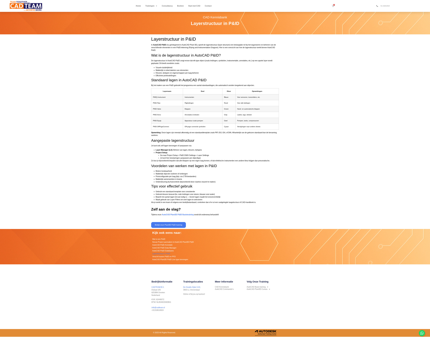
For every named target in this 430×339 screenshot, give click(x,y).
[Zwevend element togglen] (422, 333)
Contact (208, 6)
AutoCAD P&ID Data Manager (164, 248)
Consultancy (167, 6)
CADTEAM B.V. (158, 287)
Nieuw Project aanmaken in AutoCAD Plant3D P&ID (173, 242)
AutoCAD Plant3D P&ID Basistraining (178, 215)
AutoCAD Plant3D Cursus (257, 289)
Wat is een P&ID (158, 239)
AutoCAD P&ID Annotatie (162, 245)
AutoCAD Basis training (256, 287)
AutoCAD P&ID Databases (163, 251)
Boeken (180, 6)
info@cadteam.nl (158, 307)
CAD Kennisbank (222, 287)
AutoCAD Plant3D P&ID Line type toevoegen (170, 259)
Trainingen (149, 6)
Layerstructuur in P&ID (161, 254)
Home (138, 6)
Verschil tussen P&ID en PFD (164, 257)
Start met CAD (194, 6)
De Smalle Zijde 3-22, (192, 287)
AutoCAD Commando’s (224, 289)
